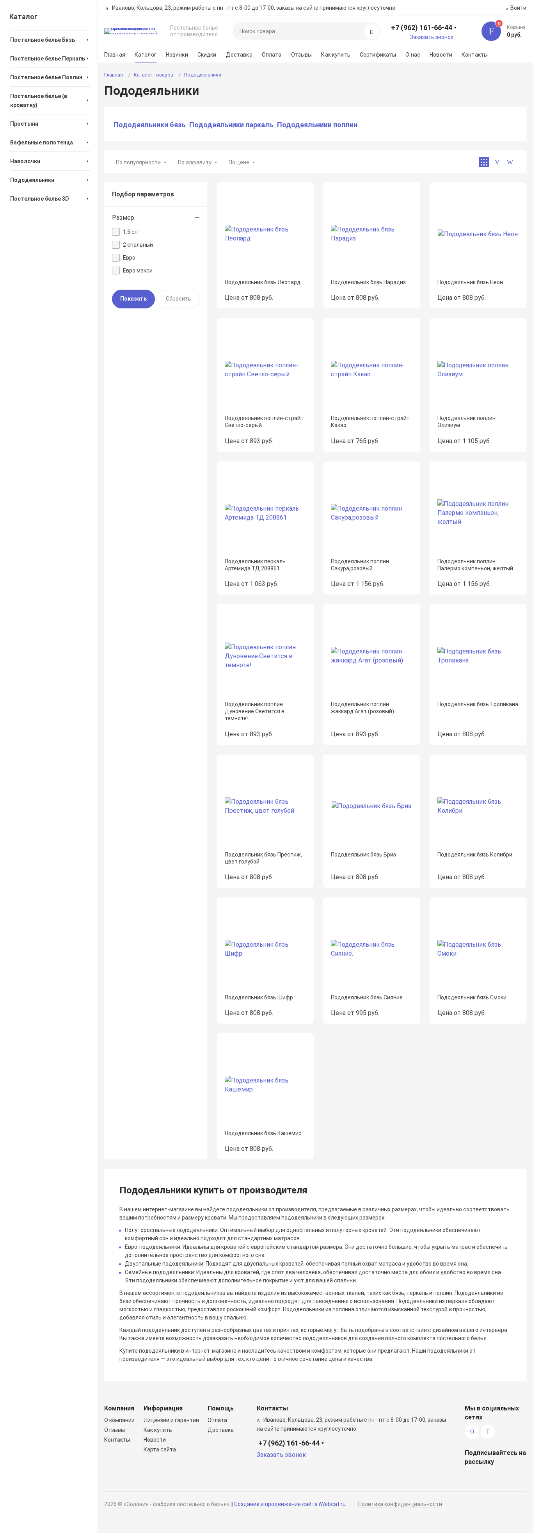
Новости (441, 55)
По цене (239, 162)
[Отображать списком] (497, 162)
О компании (119, 1420)
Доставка (239, 55)
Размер (123, 217)
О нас (412, 55)
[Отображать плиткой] (484, 162)
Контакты (475, 55)
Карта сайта (160, 1449)
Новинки (177, 55)
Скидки (207, 55)
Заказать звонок (431, 37)
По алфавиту (194, 162)
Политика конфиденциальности (400, 1504)
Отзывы (301, 55)
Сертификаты (378, 55)
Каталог (145, 55)
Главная (114, 55)
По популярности (138, 162)
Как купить (335, 55)
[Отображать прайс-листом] (510, 162)
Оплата (272, 55)
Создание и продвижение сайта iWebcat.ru (290, 1504)
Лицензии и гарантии (171, 1420)
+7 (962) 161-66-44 (421, 27)
